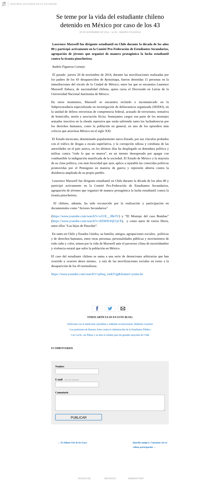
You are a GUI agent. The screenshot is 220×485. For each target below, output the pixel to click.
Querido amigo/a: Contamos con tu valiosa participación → (150, 444)
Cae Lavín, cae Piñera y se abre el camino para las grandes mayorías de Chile (110, 335)
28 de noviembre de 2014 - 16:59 (98, 32)
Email (123, 308)
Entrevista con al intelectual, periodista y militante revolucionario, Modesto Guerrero (110, 324)
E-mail (67, 379)
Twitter (110, 308)
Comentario (61, 392)
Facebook (97, 308)
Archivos (110, 478)
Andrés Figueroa (130, 32)
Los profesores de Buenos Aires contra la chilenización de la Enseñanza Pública (110, 329)
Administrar (135, 478)
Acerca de (84, 478)
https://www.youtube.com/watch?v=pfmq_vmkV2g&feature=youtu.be (97, 274)
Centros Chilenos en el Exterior (33, 4)
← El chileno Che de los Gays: (72, 442)
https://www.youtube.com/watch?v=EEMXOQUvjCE (87, 221)
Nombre (59, 366)
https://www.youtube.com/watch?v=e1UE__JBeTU (85, 216)
